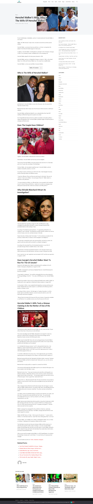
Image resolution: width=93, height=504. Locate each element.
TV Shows (60, 137)
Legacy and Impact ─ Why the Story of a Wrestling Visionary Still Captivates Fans (67, 68)
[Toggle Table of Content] (40, 68)
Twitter (31, 439)
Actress (60, 77)
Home (60, 103)
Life (59, 107)
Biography (60, 82)
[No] (73, 502)
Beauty (60, 79)
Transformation (61, 132)
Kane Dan (17, 23)
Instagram (41, 439)
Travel (60, 134)
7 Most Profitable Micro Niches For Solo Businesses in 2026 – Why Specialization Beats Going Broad (68, 50)
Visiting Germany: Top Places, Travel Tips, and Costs (68, 56)
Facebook (36, 439)
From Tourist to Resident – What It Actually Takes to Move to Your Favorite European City (68, 45)
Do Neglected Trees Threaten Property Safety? (67, 47)
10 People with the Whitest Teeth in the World (66, 61)
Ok (71, 502)
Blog (59, 86)
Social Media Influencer (63, 122)
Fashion (60, 98)
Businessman (61, 90)
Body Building (61, 88)
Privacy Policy (31, 500)
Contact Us (21, 500)
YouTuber (60, 139)
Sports (60, 124)
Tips (59, 130)
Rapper (60, 115)
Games (60, 101)
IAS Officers (61, 105)
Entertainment (61, 96)
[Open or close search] (77, 2)
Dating (60, 94)
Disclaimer (26, 500)
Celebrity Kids (61, 92)
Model (60, 109)
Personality (60, 113)
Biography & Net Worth (63, 84)
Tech (59, 128)
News (16, 15)
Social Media (61, 120)
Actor (60, 75)
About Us (17, 500)
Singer (60, 117)
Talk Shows (60, 126)
